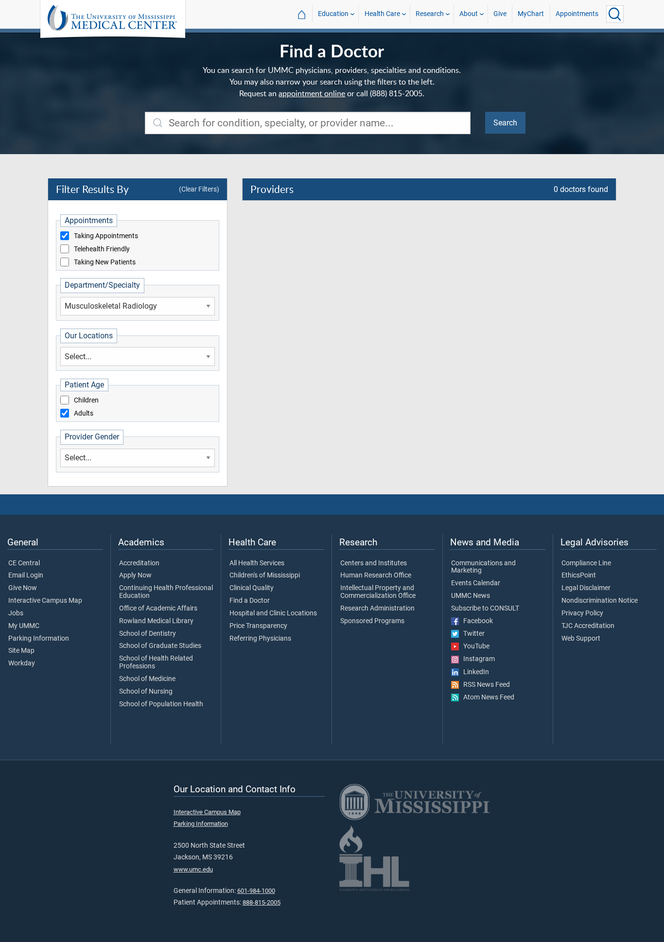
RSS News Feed (484, 685)
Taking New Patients (105, 262)
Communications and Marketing (483, 567)
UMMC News (470, 596)
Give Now (22, 588)
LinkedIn (474, 672)
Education (333, 14)
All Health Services (256, 563)
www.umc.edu (193, 869)
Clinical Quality (251, 588)
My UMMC (23, 626)
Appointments (577, 14)
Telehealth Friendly (102, 249)
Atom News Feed (486, 697)
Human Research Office (375, 575)
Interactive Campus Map (45, 601)
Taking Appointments (106, 236)
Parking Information (38, 639)
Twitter (472, 634)
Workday (21, 663)
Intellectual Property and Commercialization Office (378, 592)
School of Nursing (146, 692)
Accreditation (139, 563)
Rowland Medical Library (156, 621)
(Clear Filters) (199, 189)
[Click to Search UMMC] (615, 14)
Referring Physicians (260, 639)
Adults (83, 414)
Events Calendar (475, 583)
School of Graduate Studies (160, 646)
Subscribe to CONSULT (485, 608)
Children (86, 400)
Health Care (382, 14)
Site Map (21, 651)
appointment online (312, 93)
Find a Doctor (249, 601)
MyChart (531, 14)
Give (500, 14)
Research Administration (377, 608)
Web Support (580, 639)
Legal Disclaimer (586, 588)
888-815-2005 (261, 902)
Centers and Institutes (373, 563)
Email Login (25, 575)
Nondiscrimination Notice (599, 601)
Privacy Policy (582, 613)
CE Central (24, 563)
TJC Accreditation (587, 626)
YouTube (474, 646)
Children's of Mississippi (264, 575)
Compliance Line (586, 563)
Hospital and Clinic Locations (273, 613)
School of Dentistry (147, 634)
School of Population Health (161, 704)
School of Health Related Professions (156, 662)
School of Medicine (147, 679)
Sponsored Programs (372, 621)
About (468, 14)
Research (430, 14)
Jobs (15, 613)
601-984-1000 (256, 890)
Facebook (476, 621)
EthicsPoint (578, 575)
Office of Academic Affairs (158, 608)
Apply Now (135, 575)
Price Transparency (258, 626)
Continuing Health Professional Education (166, 592)
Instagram (477, 659)
